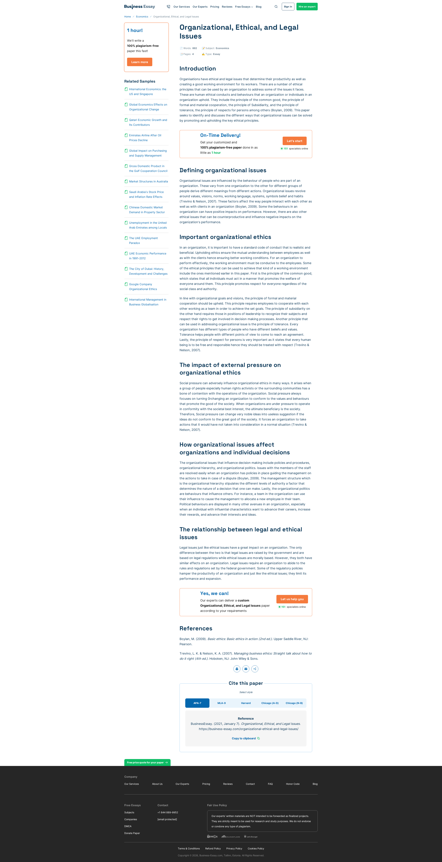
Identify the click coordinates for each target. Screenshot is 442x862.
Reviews (227, 6)
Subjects (129, 812)
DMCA (127, 826)
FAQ (270, 783)
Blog (258, 6)
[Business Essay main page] (139, 6)
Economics (222, 48)
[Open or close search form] (276, 6)
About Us (157, 783)
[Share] (254, 668)
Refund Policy (213, 848)
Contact (250, 783)
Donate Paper (132, 833)
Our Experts (200, 6)
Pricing (214, 6)
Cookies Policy (256, 848)
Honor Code (293, 783)
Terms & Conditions (189, 848)
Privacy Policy (234, 848)
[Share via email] (245, 668)
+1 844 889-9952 (167, 812)
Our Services (182, 6)
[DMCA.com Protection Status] (212, 836)
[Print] (236, 668)
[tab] (197, 703)
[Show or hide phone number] (168, 6)
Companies (130, 819)
